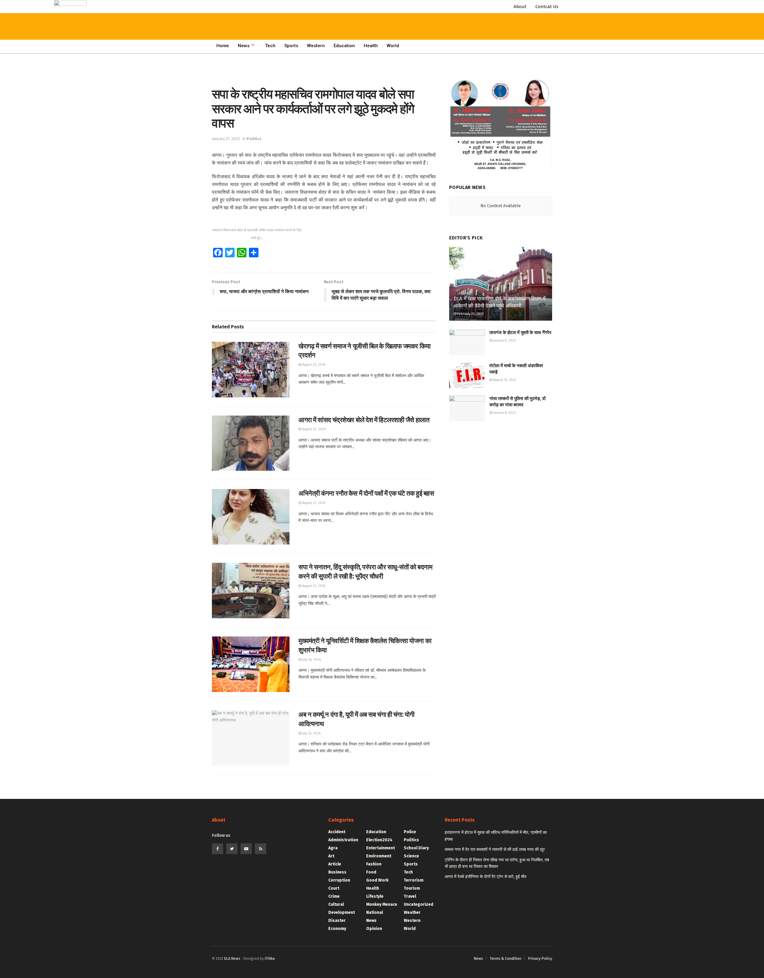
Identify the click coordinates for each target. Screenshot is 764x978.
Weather (412, 912)
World (393, 45)
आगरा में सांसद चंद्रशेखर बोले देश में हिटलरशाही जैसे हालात (363, 420)
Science (411, 856)
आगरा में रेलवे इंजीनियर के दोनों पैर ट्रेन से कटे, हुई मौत (485, 876)
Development (341, 912)
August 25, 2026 (313, 365)
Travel (410, 896)
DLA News (232, 959)
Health (371, 45)
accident (336, 831)
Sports (291, 45)
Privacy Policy (540, 958)
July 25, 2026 (311, 733)
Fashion (373, 864)
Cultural (336, 904)
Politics (254, 138)
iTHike (270, 959)
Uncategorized (418, 904)
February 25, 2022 (470, 314)
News (243, 45)
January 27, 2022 (226, 138)
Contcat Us (546, 6)
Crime (334, 896)
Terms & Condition (505, 958)
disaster (337, 920)
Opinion (374, 928)
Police (410, 831)
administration (343, 839)
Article (334, 864)
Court (333, 888)
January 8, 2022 (504, 413)
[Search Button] (179, 12)
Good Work (377, 880)
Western (316, 45)
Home (222, 45)
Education (344, 45)
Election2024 (379, 839)
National (374, 912)
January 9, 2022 (504, 340)
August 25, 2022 (504, 380)
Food (371, 872)
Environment (378, 856)
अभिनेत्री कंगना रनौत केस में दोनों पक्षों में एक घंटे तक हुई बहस (366, 493)
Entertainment (380, 848)
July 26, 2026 (311, 660)
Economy (337, 928)
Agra (333, 848)
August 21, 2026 (313, 503)
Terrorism (413, 880)
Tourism (412, 888)
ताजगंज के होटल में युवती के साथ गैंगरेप (520, 332)
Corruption (339, 880)
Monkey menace (381, 904)
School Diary (416, 848)
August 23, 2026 (313, 429)
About (520, 6)
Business (337, 872)
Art (331, 856)
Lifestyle (374, 896)
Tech (270, 45)
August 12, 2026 (313, 586)
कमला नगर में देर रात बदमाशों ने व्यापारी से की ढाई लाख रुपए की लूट (495, 849)
